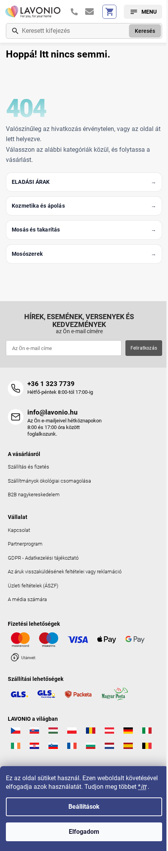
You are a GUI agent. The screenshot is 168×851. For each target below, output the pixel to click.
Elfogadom (84, 831)
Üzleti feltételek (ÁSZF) (33, 586)
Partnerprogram (25, 544)
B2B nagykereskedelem (34, 494)
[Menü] (143, 12)
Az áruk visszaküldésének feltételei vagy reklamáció (65, 572)
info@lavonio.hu (52, 412)
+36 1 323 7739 (51, 384)
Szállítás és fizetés (28, 467)
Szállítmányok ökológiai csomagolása (49, 481)
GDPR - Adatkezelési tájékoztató (43, 558)
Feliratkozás (143, 348)
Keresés (145, 31)
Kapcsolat (19, 530)
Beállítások (84, 806)
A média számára (27, 599)
